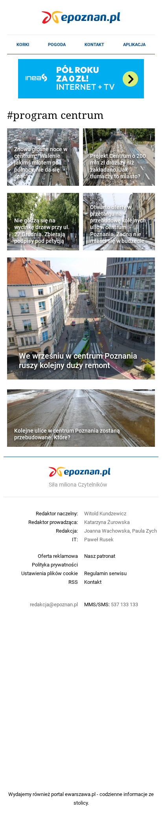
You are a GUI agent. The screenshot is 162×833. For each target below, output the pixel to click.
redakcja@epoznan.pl (54, 604)
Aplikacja (134, 44)
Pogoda (57, 44)
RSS (73, 582)
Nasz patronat (99, 556)
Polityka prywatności (55, 564)
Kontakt (94, 44)
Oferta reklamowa (58, 556)
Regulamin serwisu (105, 573)
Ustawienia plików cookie (49, 573)
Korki (23, 44)
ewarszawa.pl (80, 794)
